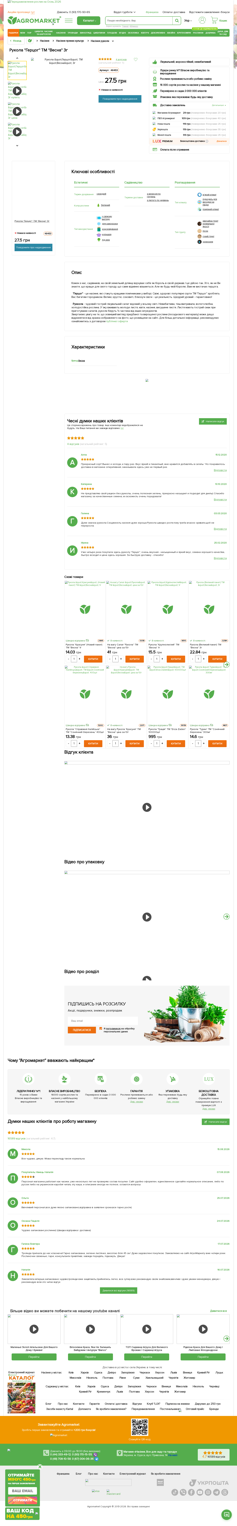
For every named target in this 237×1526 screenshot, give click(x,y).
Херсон (159, 1372)
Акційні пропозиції (21, 12)
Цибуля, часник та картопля (44, 33)
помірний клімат (211, 209)
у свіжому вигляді (107, 218)
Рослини (198, 32)
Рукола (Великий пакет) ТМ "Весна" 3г (205, 646)
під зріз (106, 240)
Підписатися (82, 1030)
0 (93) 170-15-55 (82, 1454)
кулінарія (106, 234)
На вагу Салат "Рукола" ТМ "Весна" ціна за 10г (122, 646)
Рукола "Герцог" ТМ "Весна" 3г (32, 221)
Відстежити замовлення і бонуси (209, 12)
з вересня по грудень (154, 195)
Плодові (112, 32)
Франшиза (152, 12)
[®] (34, 24)
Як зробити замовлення (165, 1473)
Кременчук (104, 1391)
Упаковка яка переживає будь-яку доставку (186, 97)
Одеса (98, 1372)
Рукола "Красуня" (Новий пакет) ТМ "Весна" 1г (84, 646)
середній (101, 194)
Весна (81, 360)
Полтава (108, 1377)
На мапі (172, 1455)
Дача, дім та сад (223, 33)
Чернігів (173, 1377)
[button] (207, 141)
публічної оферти (117, 321)
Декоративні (158, 32)
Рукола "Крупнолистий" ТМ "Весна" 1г (164, 646)
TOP (29, 32)
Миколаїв (75, 1377)
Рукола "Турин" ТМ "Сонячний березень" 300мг (207, 731)
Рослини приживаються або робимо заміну (186, 78)
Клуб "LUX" (153, 1404)
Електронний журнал (133, 1473)
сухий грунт (208, 236)
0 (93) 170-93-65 (79, 12)
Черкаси (145, 1372)
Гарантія (95, 1404)
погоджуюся (113, 1028)
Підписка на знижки (178, 1404)
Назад (17, 41)
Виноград (85, 32)
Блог (49, 1404)
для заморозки (110, 223)
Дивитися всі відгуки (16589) (119, 1290)
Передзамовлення (143, 1409)
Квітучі (145, 32)
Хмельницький (155, 1377)
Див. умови (136, 1101)
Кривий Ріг (203, 1372)
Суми (136, 1377)
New (22, 32)
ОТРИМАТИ (22, 1500)
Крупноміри (184, 32)
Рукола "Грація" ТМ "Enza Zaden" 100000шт (167, 731)
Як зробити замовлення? (111, 1409)
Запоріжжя (127, 1372)
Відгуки (137, 1404)
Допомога (84, 1409)
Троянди (73, 32)
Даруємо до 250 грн (208, 1404)
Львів (173, 1372)
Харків (85, 1372)
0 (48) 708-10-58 (60, 1459)
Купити (93, 659)
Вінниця (187, 1372)
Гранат (125, 26)
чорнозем (208, 241)
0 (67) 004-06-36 (83, 1459)
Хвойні (171, 32)
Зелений (105, 205)
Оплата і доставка (174, 12)
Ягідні (122, 32)
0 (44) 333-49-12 (60, 1454)
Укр (186, 20)
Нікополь (92, 1377)
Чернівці (214, 1386)
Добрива (210, 32)
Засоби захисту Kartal (59, 1409)
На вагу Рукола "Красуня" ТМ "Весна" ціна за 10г (124, 731)
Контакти (78, 1404)
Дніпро (112, 1372)
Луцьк (219, 1372)
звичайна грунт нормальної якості (210, 224)
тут (122, 428)
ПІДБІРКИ (13, 32)
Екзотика (133, 32)
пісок (205, 231)
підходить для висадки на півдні (210, 202)
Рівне (123, 1377)
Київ (71, 1372)
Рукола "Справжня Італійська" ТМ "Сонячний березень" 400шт (85, 731)
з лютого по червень (158, 200)
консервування (110, 229)
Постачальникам (170, 1409)
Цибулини (99, 32)
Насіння (61, 32)
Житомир (189, 1377)
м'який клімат (209, 194)
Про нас (63, 1404)
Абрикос (134, 26)
